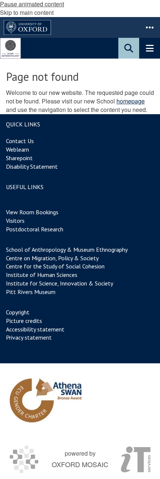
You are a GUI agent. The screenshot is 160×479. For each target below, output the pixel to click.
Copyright (17, 312)
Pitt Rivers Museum (30, 291)
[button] (149, 27)
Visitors (15, 220)
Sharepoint (19, 158)
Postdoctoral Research (34, 229)
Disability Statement (32, 166)
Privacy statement (29, 337)
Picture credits (24, 320)
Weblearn (17, 149)
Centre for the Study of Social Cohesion (55, 266)
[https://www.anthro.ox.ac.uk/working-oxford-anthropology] (45, 400)
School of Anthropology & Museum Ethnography (67, 249)
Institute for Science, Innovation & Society (59, 283)
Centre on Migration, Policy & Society (52, 258)
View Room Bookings (32, 212)
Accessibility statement (35, 329)
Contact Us (20, 141)
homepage (130, 101)
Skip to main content (27, 12)
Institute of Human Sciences (41, 274)
